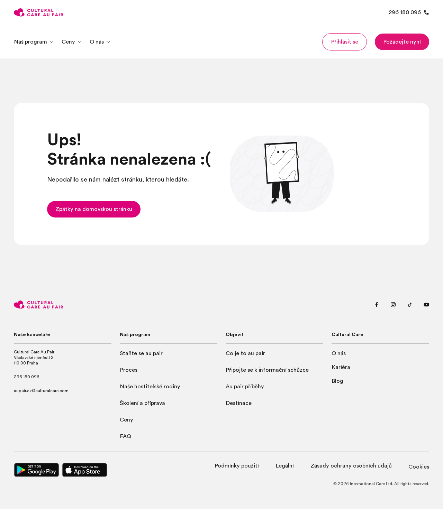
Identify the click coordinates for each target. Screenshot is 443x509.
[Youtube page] (426, 304)
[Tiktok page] (410, 304)
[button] (345, 42)
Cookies (418, 467)
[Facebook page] (376, 304)
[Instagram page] (393, 304)
